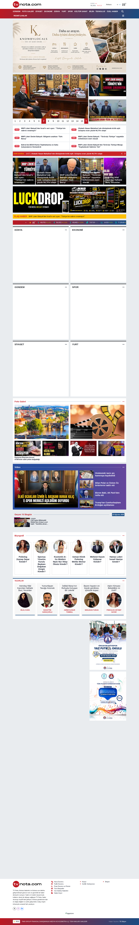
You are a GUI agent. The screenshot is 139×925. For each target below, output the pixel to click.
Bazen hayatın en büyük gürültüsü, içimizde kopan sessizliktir (92, 588)
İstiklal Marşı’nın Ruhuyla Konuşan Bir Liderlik (69, 588)
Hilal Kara (25, 610)
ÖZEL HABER (112, 11)
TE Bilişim (122, 921)
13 (72, 121)
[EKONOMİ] (123, 230)
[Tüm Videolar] (123, 467)
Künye (84, 882)
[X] (14, 908)
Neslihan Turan (92, 610)
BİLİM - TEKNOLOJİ (97, 11)
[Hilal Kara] (25, 600)
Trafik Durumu (58, 884)
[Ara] (122, 11)
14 (77, 121)
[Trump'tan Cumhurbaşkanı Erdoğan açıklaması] (86, 504)
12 (68, 121)
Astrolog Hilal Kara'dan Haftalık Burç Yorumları (25, 588)
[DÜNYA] (66, 230)
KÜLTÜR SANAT (80, 11)
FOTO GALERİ (28, 11)
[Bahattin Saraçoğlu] (47, 600)
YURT (64, 11)
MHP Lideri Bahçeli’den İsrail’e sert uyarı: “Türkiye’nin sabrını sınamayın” (57, 216)
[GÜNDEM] (66, 287)
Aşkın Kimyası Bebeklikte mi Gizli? (113, 588)
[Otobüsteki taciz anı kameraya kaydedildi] (86, 474)
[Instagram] (18, 908)
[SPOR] (123, 287)
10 (58, 121)
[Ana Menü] (122, 16)
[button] (122, 153)
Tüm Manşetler (59, 888)
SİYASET (38, 11)
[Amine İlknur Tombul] (69, 600)
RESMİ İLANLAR (20, 16)
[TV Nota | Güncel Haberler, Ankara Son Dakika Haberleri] (27, 4)
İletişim (107, 882)
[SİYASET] (66, 344)
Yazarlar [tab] (19, 581)
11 (63, 121)
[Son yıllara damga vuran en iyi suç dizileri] (97, 422)
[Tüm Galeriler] (123, 402)
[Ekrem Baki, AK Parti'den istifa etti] (86, 494)
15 (82, 121)
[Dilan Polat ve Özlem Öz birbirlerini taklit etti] (86, 484)
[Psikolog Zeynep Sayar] (114, 600)
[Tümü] (123, 536)
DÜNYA (57, 11)
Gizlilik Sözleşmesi (88, 884)
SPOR (70, 11)
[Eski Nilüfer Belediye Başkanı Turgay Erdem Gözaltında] (111, 448)
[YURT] (123, 344)
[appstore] (69, 913)
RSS (17, 921)
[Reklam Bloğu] (69, 46)
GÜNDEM (16, 11)
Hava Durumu (58, 882)
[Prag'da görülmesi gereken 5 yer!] (42, 422)
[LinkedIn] (22, 908)
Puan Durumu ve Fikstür (62, 886)
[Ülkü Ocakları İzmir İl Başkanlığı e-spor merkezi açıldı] (46, 489)
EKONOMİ (48, 11)
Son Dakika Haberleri (61, 891)
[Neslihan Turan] (91, 600)
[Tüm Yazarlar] (123, 581)
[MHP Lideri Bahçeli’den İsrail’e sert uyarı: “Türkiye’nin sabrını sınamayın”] (107, 85)
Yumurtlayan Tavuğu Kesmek (47, 587)
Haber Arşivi (58, 893)
